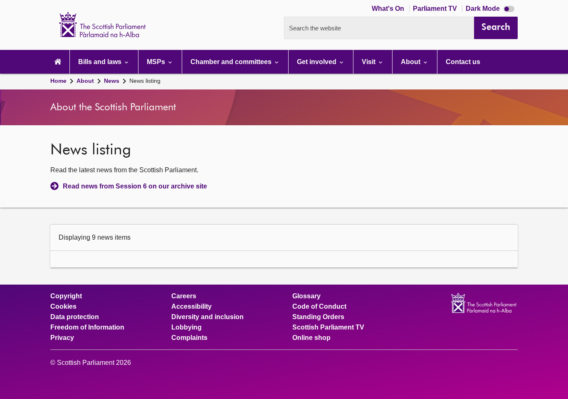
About (85, 80)
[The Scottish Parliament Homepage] (57, 62)
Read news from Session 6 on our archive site (135, 186)
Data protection (74, 317)
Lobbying (186, 327)
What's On (389, 8)
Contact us (463, 61)
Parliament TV (436, 8)
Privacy (62, 338)
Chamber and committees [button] (231, 61)
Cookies (63, 306)
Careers (183, 296)
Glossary (306, 296)
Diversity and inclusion (207, 317)
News (111, 80)
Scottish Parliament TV (328, 327)
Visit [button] (369, 61)
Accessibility (191, 306)
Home (58, 80)
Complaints (189, 338)
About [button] (411, 61)
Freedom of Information (87, 327)
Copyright (66, 296)
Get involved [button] (317, 61)
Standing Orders (318, 317)
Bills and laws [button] (100, 61)
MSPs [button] (157, 61)
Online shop (311, 338)
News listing (145, 80)
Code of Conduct (319, 306)
